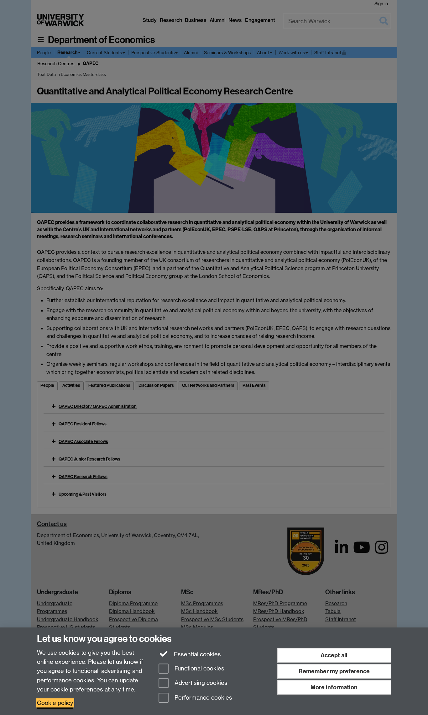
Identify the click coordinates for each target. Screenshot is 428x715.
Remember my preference (334, 671)
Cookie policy (55, 703)
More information (334, 687)
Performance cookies (202, 698)
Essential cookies (196, 654)
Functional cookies (198, 668)
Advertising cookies (200, 683)
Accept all (334, 655)
